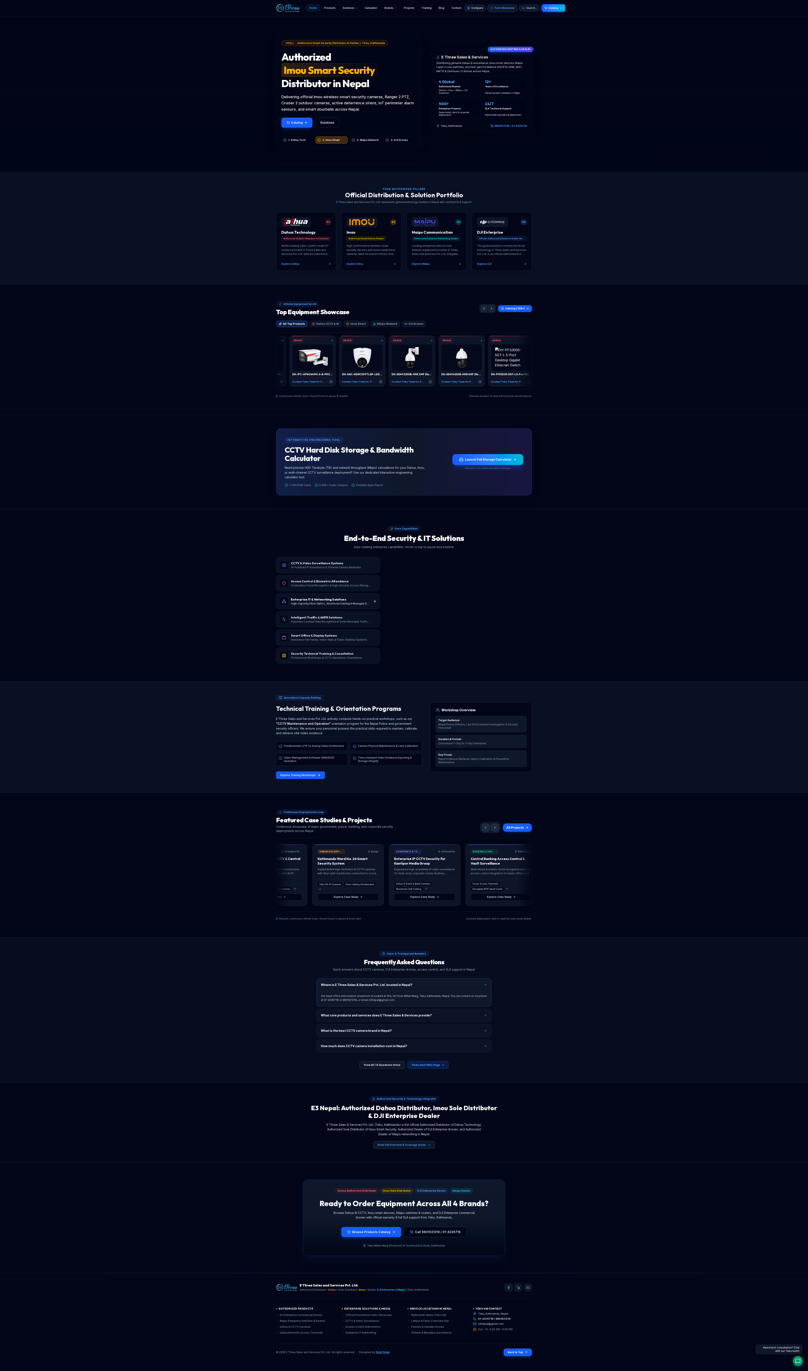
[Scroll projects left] (486, 832)
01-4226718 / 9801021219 (494, 1323)
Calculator (371, 7)
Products (329, 7)
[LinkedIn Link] (518, 1292)
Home (313, 7)
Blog (441, 7)
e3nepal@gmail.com (491, 1328)
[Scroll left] (484, 308)
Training (426, 7)
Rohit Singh (383, 1357)
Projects (409, 7)
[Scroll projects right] (495, 832)
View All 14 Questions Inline (382, 1069)
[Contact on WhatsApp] (798, 1361)
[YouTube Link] (528, 1292)
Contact (456, 7)
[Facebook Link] (509, 1292)
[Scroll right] (491, 308)
